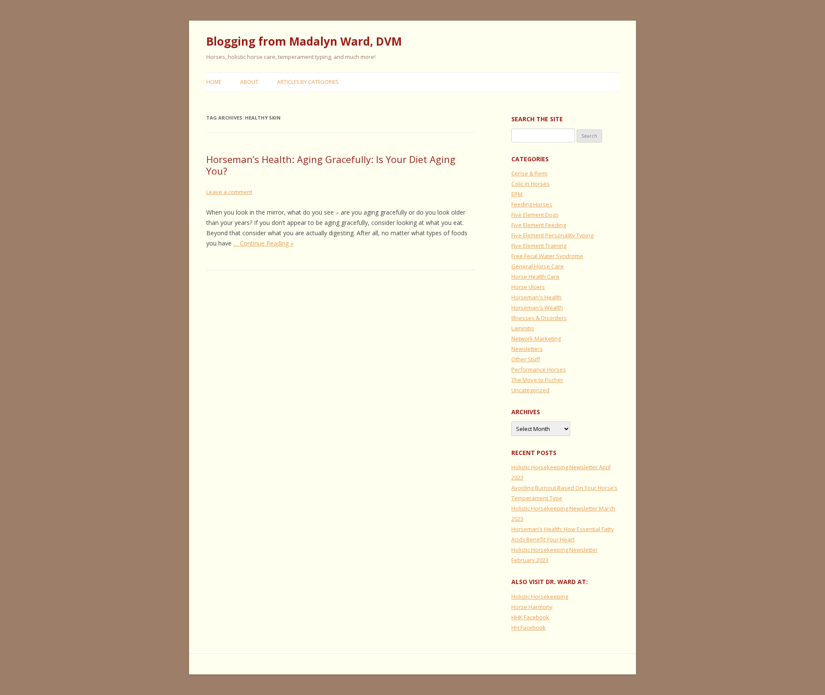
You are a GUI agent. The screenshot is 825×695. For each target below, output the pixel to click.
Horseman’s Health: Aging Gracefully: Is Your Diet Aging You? (330, 165)
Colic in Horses (530, 184)
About (249, 82)
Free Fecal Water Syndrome (547, 256)
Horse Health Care (535, 276)
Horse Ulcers (528, 287)
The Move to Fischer (537, 380)
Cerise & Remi (529, 173)
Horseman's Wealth (537, 307)
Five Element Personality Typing (552, 235)
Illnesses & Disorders (539, 318)
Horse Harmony (532, 607)
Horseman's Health (536, 297)
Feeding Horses (531, 204)
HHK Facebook (530, 617)
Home (213, 82)
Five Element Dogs (535, 214)
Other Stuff (525, 359)
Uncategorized (530, 390)
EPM (516, 194)
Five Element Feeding (538, 225)
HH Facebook (528, 627)
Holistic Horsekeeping (539, 596)
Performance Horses (538, 369)
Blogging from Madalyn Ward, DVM (304, 41)
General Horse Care (537, 266)
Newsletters (527, 349)
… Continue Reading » (263, 243)
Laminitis (522, 328)
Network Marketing (536, 338)
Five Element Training (538, 245)
